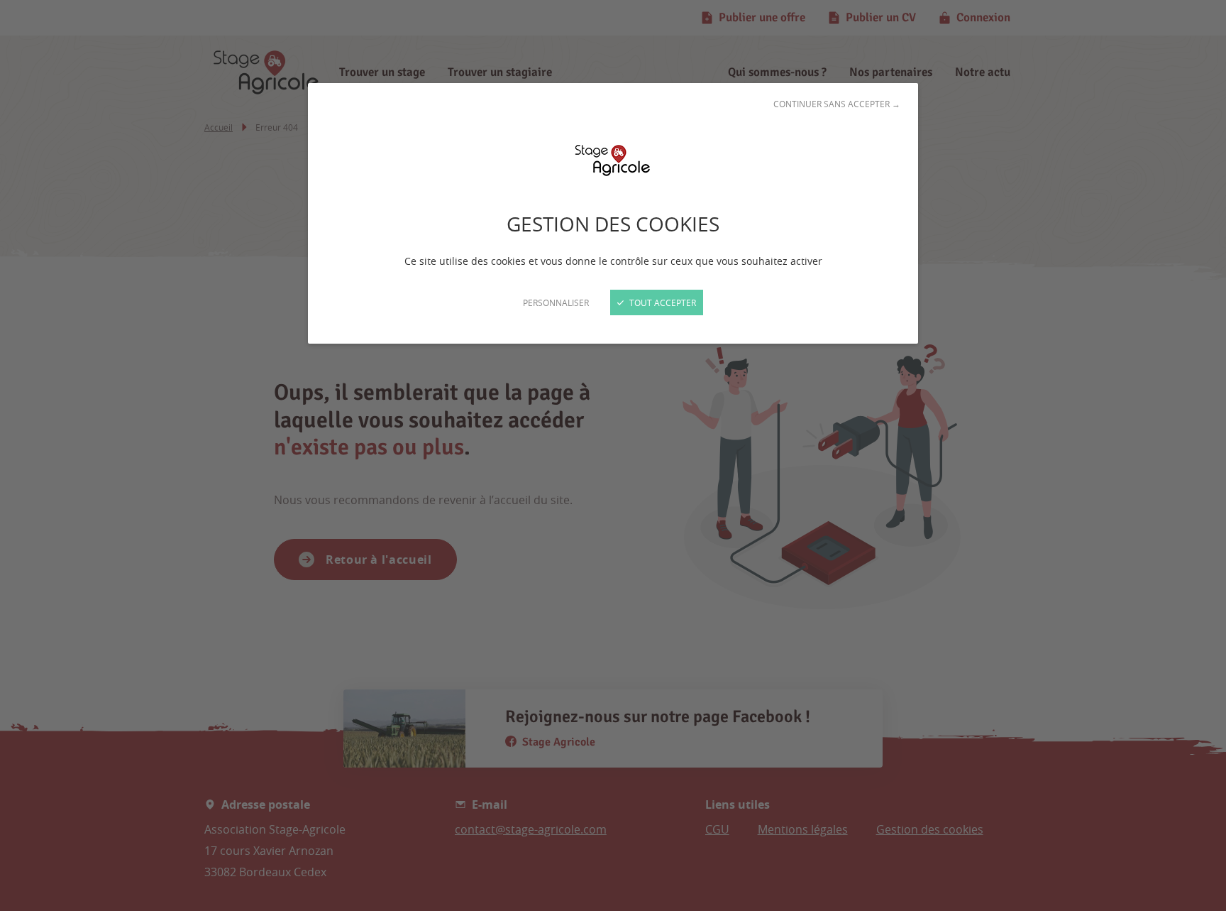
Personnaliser (556, 302)
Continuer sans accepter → (836, 103)
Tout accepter (661, 302)
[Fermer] (613, 455)
